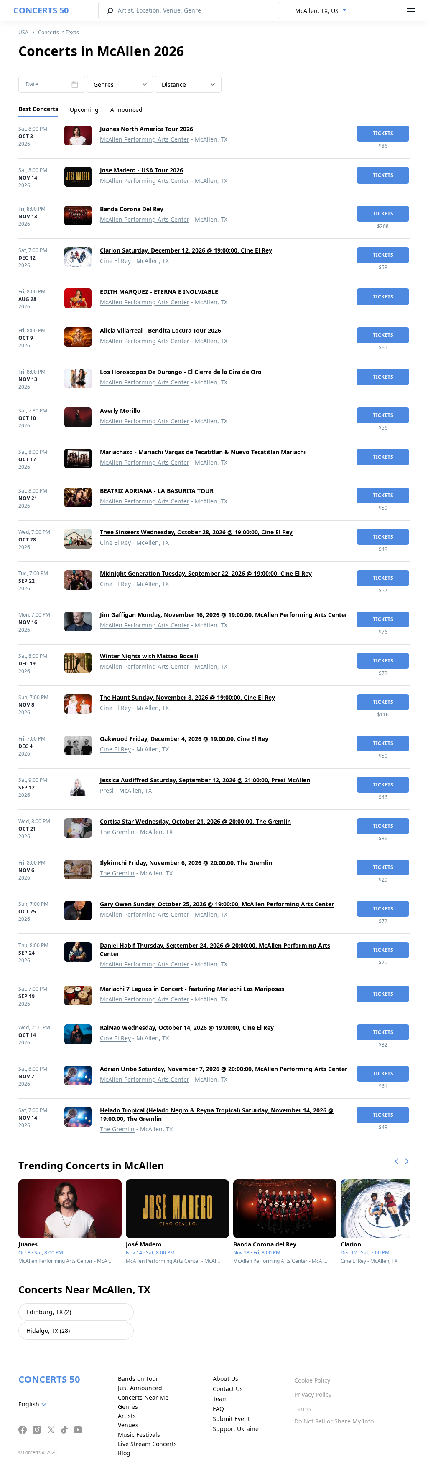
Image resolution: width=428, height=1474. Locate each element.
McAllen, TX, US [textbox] (317, 11)
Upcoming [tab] (84, 110)
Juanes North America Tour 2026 (146, 129)
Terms (302, 1409)
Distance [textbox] (174, 84)
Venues (128, 1425)
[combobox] (320, 11)
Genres (128, 1407)
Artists (127, 1416)
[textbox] (120, 84)
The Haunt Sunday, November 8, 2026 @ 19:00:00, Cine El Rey (187, 697)
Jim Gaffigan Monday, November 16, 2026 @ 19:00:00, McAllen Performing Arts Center (223, 615)
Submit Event (231, 1419)
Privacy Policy (312, 1394)
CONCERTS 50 (41, 10)
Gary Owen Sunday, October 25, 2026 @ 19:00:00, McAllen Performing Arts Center (217, 904)
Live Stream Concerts (147, 1444)
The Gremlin (117, 832)
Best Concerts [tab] (38, 109)
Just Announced (140, 1388)
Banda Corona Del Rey (131, 209)
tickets (383, 133)
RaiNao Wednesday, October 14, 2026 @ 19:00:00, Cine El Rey (187, 1028)
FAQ (218, 1409)
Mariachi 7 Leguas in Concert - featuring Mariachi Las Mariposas (192, 989)
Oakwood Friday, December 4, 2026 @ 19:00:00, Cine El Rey (184, 739)
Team (220, 1399)
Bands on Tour (138, 1379)
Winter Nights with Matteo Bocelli (149, 656)
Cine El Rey (115, 261)
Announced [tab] (126, 110)
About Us (225, 1379)
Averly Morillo (120, 411)
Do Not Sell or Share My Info (334, 1421)
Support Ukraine (236, 1429)
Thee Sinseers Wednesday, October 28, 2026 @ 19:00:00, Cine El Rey (196, 532)
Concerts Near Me (143, 1397)
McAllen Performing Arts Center (144, 139)
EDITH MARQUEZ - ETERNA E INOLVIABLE (159, 292)
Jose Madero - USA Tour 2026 (141, 170)
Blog (124, 1453)
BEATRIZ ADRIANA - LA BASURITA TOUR (157, 491)
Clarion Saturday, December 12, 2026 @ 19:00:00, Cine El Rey (186, 250)
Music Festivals (139, 1435)
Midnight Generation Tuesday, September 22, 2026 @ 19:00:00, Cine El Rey (206, 573)
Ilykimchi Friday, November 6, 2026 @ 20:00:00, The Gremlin (186, 863)
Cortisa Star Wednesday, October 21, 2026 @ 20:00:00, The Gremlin (195, 821)
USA (23, 32)
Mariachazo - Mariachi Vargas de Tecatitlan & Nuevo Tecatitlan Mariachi (203, 452)
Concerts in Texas (58, 32)
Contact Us (228, 1389)
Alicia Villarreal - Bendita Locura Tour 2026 (160, 330)
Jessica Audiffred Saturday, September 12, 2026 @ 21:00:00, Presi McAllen (205, 780)
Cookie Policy (312, 1380)
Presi (107, 790)
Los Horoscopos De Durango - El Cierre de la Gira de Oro (181, 372)
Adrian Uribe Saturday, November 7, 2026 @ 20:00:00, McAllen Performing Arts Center (223, 1069)
